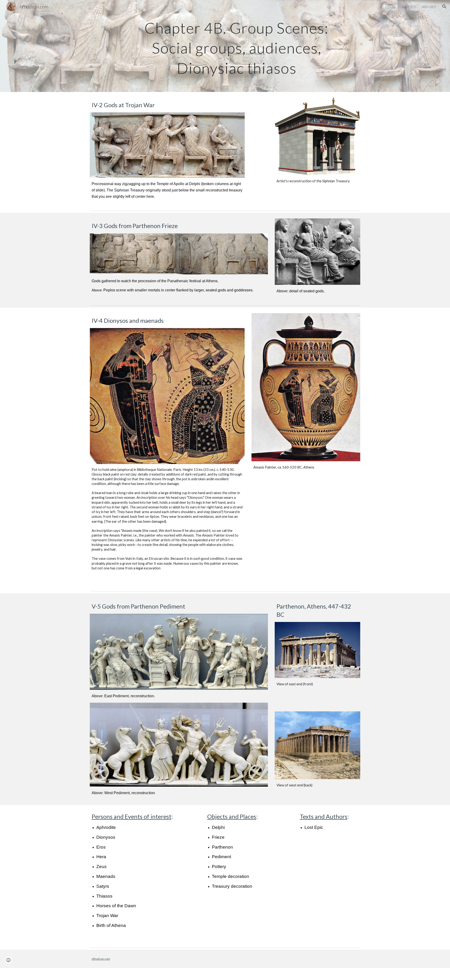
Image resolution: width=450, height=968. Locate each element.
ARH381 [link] (429, 6)
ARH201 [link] (409, 6)
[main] (236, 46)
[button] (444, 6)
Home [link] (390, 6)
